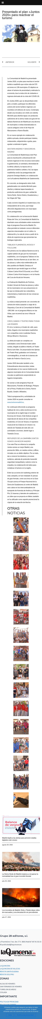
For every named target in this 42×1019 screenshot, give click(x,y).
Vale (10, 1015)
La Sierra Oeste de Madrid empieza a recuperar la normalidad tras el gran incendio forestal (20, 875)
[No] (39, 1012)
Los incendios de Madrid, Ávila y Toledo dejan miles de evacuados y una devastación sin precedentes (21, 911)
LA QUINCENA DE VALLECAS (10, 969)
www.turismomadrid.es (15, 402)
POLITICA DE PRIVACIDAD (9, 1002)
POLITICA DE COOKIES (8, 1004)
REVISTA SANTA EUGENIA (9, 971)
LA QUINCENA (5, 966)
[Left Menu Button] (3, 2)
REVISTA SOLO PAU (7, 974)
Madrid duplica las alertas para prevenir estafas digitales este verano (19, 839)
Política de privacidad (25, 1015)
